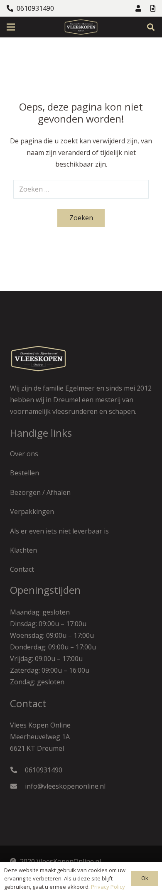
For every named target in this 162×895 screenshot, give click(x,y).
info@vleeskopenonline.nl (65, 786)
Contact (22, 569)
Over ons (24, 453)
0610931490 (43, 770)
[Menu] (10, 27)
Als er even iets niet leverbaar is (59, 531)
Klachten (23, 550)
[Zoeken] (150, 27)
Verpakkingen (32, 511)
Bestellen (24, 472)
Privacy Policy (108, 886)
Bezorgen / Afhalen (40, 492)
